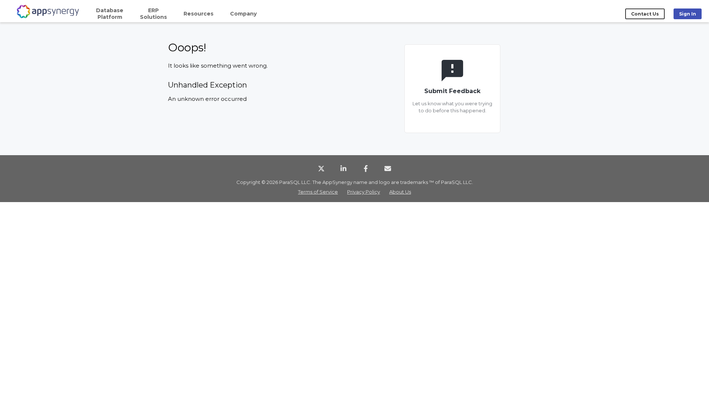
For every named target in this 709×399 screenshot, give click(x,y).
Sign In (687, 14)
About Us (400, 192)
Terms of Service (318, 192)
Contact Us (645, 14)
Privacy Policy (363, 192)
